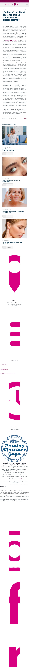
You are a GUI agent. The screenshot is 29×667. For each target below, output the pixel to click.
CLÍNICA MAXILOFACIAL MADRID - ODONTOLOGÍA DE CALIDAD (14, 1)
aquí (20, 478)
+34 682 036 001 (4, 369)
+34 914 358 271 (3, 365)
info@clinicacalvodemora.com (7, 373)
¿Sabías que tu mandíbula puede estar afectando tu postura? (13, 149)
